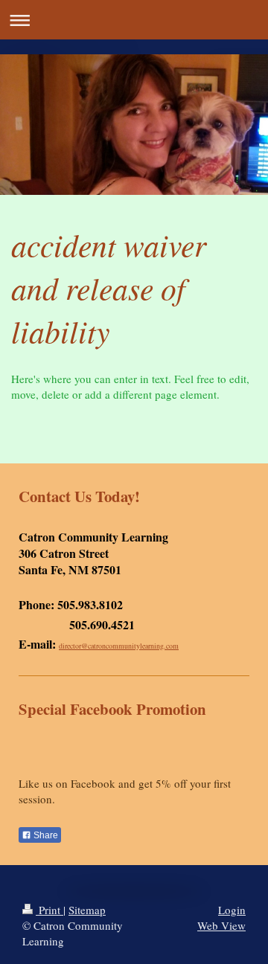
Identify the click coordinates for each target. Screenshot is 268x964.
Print (49, 909)
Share (44, 835)
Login (232, 909)
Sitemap (87, 909)
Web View (221, 925)
